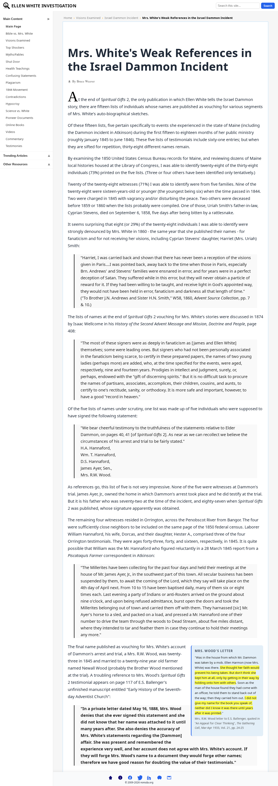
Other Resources (15, 164)
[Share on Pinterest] (159, 777)
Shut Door (13, 62)
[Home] (110, 777)
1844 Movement (17, 90)
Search (268, 5)
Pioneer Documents (19, 118)
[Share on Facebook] (130, 777)
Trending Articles (15, 155)
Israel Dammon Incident (121, 18)
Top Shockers (15, 47)
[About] (120, 777)
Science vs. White (17, 111)
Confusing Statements (21, 76)
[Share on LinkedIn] (149, 777)
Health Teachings (18, 68)
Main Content (12, 19)
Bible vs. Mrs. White (19, 33)
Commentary (14, 139)
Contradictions (16, 97)
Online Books (15, 125)
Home (68, 18)
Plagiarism (13, 82)
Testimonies (14, 146)
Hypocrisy (12, 104)
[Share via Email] (169, 777)
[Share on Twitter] (140, 777)
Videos (10, 132)
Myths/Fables (15, 54)
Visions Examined (18, 40)
